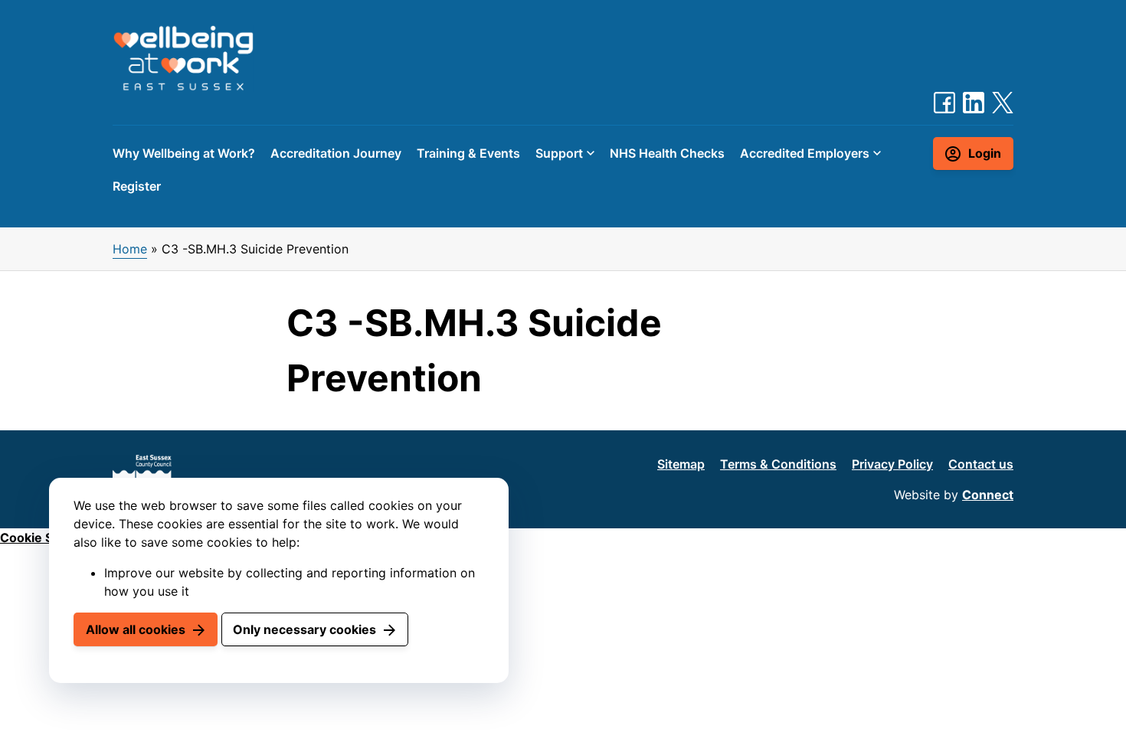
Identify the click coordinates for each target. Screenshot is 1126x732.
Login (984, 153)
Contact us (980, 464)
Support (559, 153)
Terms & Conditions (778, 464)
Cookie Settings (47, 537)
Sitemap (681, 464)
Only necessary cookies (304, 629)
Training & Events (468, 153)
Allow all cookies (135, 629)
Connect (987, 494)
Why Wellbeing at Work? (184, 153)
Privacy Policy (892, 464)
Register (137, 186)
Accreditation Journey (335, 153)
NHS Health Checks (667, 153)
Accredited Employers (804, 153)
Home (130, 249)
